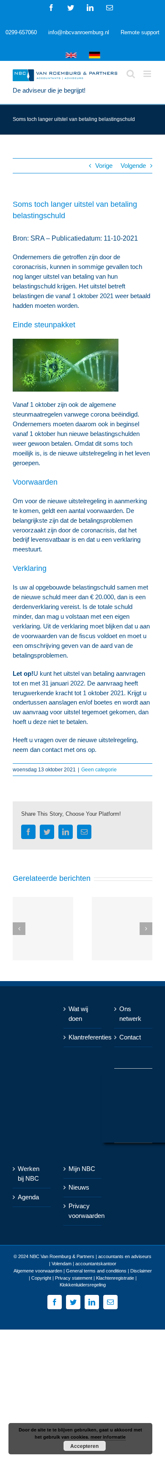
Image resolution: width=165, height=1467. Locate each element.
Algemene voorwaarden (38, 1270)
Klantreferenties (83, 1037)
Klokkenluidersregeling (83, 1284)
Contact (130, 1037)
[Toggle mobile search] (130, 73)
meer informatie (108, 1437)
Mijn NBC (82, 1168)
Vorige (104, 165)
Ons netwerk (130, 1013)
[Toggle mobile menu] (147, 73)
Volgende (133, 165)
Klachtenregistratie (115, 1278)
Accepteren (84, 1446)
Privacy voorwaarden (83, 1210)
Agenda (28, 1197)
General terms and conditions (96, 1270)
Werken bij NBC (28, 1173)
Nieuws (79, 1187)
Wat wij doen (78, 1013)
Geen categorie (99, 770)
